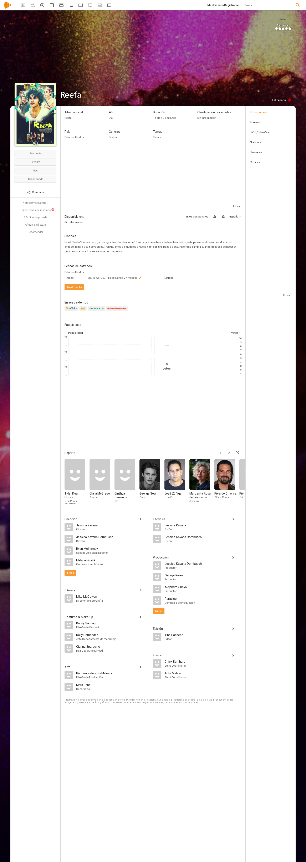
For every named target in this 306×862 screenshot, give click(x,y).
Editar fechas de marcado (37, 210)
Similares (256, 152)
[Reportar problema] (215, 216)
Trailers (255, 122)
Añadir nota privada (35, 217)
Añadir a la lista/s (35, 224)
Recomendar (35, 232)
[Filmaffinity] (72, 310)
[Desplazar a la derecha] (229, 453)
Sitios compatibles (196, 216)
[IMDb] (83, 310)
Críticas (255, 162)
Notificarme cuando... (35, 202)
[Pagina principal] (7, 7)
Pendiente (35, 153)
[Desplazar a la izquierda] (220, 453)
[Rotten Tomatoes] (117, 310)
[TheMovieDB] (97, 310)
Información (258, 112)
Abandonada (35, 179)
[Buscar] (298, 5)
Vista (35, 170)
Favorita (35, 162)
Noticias (255, 142)
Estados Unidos (74, 137)
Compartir (37, 192)
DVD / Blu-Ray (259, 132)
